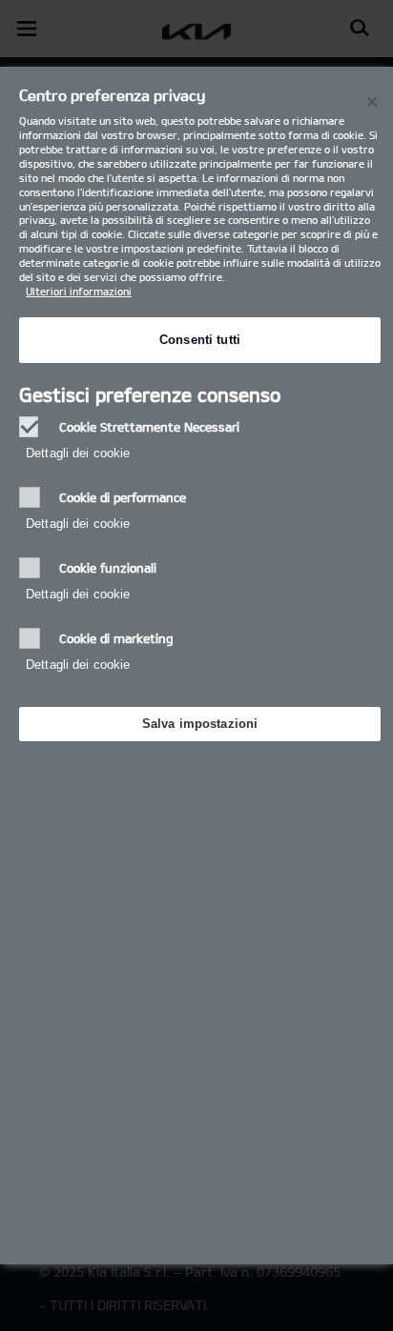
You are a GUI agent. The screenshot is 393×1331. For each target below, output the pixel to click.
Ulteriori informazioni (79, 291)
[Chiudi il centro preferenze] (372, 102)
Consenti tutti (199, 340)
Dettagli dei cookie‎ (78, 453)
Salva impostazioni (200, 723)
